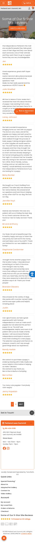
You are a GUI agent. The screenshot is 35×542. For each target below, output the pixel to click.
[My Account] (29, 8)
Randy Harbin (9, 349)
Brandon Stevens (10, 286)
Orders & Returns (7, 508)
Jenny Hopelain (9, 391)
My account (5, 502)
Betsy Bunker (8, 175)
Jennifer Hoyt (8, 200)
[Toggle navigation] (3, 3)
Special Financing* (8, 481)
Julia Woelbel (8, 89)
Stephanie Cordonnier (13, 249)
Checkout (5, 511)
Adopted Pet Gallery (9, 487)
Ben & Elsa (7, 375)
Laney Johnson (9, 117)
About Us (4, 484)
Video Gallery (6, 494)
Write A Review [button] (17, 28)
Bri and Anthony (10, 224)
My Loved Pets (6, 505)
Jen (4, 61)
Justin (5, 307)
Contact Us (5, 490)
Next (21, 404)
